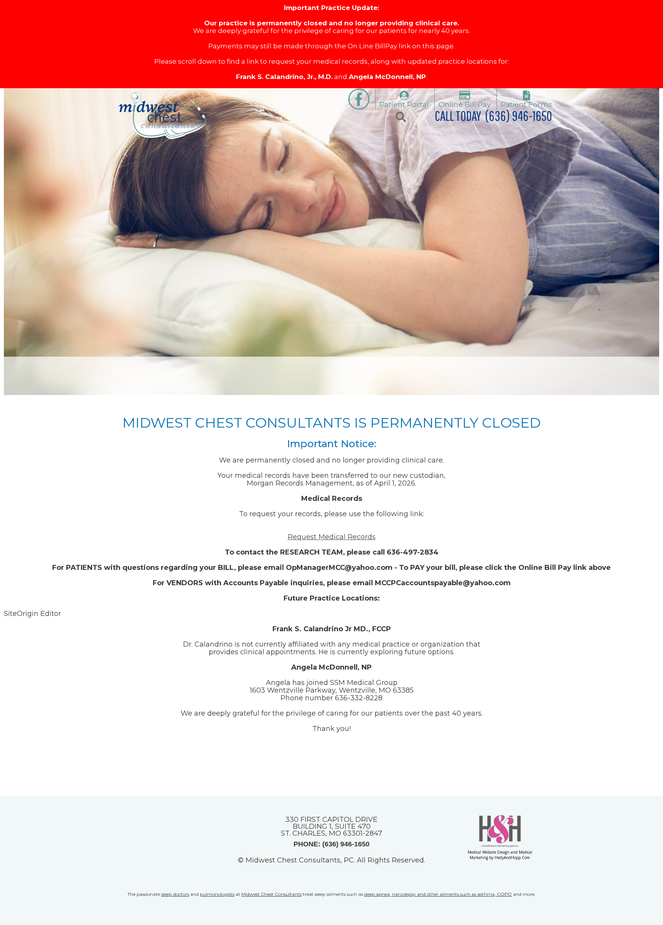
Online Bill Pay (465, 104)
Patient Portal (404, 104)
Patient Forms (526, 104)
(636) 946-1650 (518, 115)
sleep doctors (175, 894)
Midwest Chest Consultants (271, 894)
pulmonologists (217, 894)
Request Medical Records (332, 537)
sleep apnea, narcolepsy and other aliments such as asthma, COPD (438, 894)
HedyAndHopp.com (512, 857)
